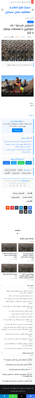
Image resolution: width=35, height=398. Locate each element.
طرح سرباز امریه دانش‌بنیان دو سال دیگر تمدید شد (18, 348)
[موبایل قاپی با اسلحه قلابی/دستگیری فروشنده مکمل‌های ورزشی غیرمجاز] (26, 268)
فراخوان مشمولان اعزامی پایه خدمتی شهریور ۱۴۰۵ (16, 2)
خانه (31, 18)
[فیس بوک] (30, 208)
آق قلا (29, 193)
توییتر (13, 162)
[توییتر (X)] (25, 208)
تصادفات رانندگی (18, 193)
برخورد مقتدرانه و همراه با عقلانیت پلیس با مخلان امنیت (9, 255)
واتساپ (21, 162)
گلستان (29, 201)
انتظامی (27, 18)
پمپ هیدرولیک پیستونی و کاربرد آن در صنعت (20, 295)
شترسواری (14, 197)
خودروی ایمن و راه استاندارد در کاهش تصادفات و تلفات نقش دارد (27, 256)
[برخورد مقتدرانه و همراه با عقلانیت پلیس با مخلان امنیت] (9, 247)
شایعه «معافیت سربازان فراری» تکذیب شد (20, 311)
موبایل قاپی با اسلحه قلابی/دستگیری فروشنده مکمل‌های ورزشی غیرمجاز (26, 276)
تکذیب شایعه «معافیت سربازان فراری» (21, 314)
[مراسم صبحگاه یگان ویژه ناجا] (9, 268)
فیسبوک (6, 162)
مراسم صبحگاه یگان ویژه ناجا (10, 275)
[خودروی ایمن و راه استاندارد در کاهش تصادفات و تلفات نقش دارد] (26, 247)
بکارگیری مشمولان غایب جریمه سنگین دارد (20, 316)
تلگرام (28, 162)
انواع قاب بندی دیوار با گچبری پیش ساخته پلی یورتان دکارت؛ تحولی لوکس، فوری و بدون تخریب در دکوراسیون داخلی (16, 329)
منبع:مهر (31, 115)
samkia (29, 37)
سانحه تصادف (27, 197)
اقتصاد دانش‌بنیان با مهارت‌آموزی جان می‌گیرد (17, 141)
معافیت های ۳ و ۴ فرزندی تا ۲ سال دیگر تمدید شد (18, 324)
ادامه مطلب (17, 130)
